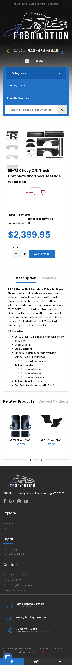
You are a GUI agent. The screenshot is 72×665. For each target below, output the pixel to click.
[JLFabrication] (36, 38)
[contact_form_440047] (7, 657)
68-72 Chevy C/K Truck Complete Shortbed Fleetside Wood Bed (34, 176)
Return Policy (10, 549)
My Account (20, 3)
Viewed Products (53, 401)
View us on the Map (14, 590)
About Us (8, 523)
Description (26, 278)
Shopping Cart (37, 3)
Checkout (53, 3)
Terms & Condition (13, 553)
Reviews (49, 278)
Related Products (18, 401)
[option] (44, 145)
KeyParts (24, 215)
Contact (7, 528)
